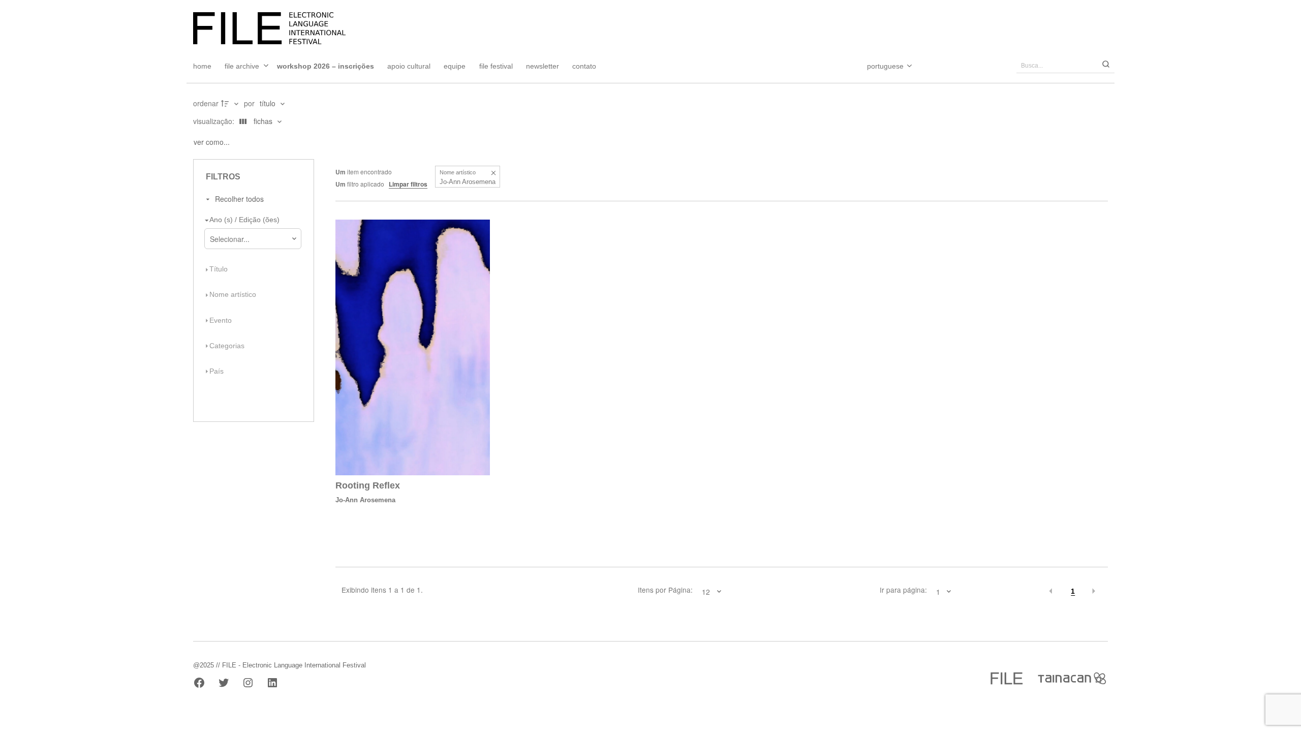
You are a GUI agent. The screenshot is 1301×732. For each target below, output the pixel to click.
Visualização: (214, 121)
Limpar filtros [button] (408, 184)
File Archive (242, 66)
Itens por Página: (665, 590)
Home (202, 66)
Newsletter (542, 66)
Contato (584, 66)
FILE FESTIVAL (496, 66)
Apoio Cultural (408, 66)
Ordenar (206, 103)
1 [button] (1073, 591)
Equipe (455, 66)
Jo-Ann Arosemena (365, 500)
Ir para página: (903, 590)
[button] (493, 172)
